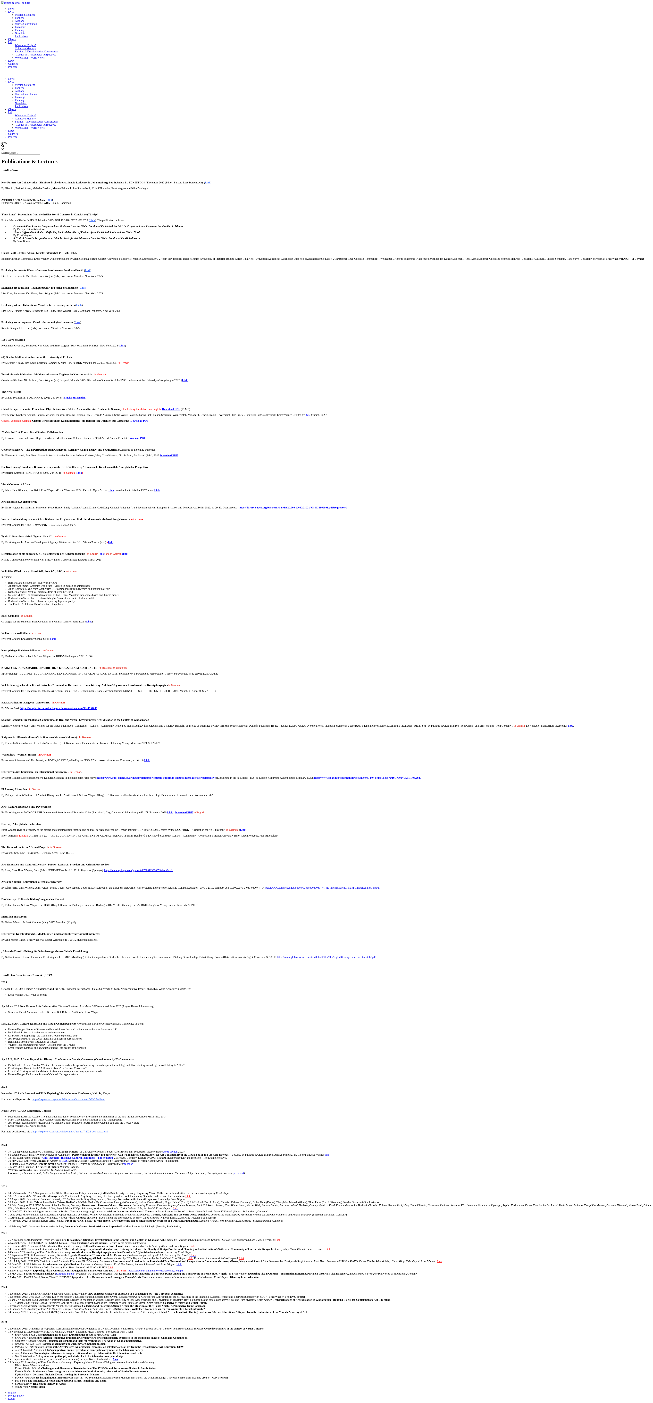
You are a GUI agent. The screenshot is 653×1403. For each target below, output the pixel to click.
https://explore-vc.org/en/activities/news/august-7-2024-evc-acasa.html (70, 1131)
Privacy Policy (16, 1395)
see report (238, 1173)
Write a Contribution (26, 23)
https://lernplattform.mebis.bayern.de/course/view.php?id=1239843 (58, 708)
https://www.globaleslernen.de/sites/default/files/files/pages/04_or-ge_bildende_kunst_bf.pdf (326, 957)
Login (11, 1398)
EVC (11, 11)
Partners (19, 17)
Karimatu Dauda (65, 1273)
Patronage (20, 27)
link (110, 542)
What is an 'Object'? (25, 45)
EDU (11, 60)
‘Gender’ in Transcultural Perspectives (35, 54)
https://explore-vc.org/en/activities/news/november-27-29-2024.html (68, 1099)
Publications (21, 36)
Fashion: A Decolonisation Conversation (36, 51)
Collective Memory (25, 48)
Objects (12, 39)
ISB (307, 414)
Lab (10, 42)
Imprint (12, 1392)
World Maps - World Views (30, 57)
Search (5, 152)
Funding (19, 30)
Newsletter (21, 33)
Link (92, 220)
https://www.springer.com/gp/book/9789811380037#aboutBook (138, 870)
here (570, 725)
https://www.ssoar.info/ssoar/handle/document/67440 (343, 777)
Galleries (13, 63)
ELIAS (64, 1160)
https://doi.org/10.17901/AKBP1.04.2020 (398, 777)
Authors (19, 20)
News (11, 8)
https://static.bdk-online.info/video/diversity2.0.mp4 (155, 1270)
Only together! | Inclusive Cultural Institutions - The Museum (77, 1157)
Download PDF (137, 438)
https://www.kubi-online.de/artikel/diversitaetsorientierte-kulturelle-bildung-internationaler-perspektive (156, 777)
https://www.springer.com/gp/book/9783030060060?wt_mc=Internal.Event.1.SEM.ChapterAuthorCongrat (322, 887)
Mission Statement (25, 14)
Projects (12, 66)
